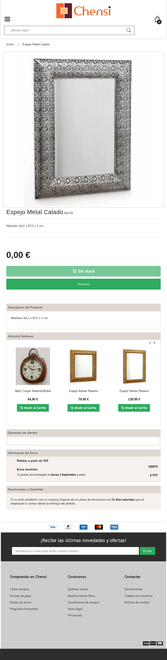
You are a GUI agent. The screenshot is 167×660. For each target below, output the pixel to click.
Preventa (83, 284)
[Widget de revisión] (83, 441)
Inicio (10, 44)
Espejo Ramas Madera (83, 391)
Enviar (147, 551)
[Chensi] (83, 10)
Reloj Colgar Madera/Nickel (33, 391)
